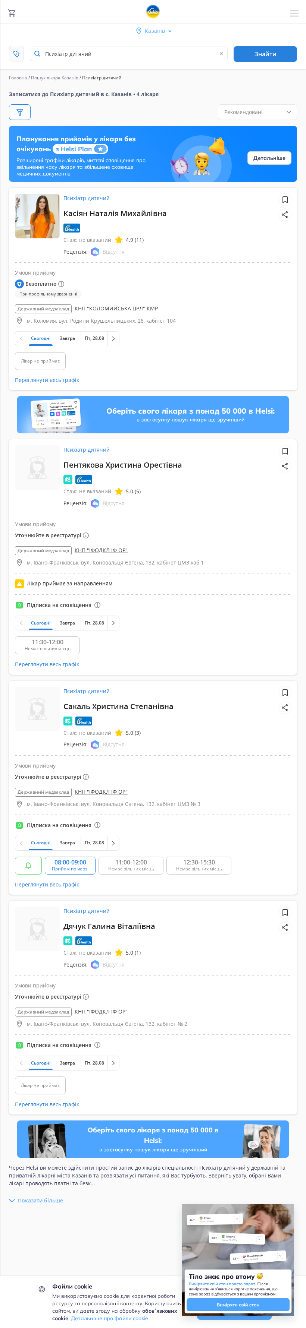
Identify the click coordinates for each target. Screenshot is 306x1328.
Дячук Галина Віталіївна (109, 926)
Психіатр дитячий (86, 198)
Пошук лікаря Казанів (54, 78)
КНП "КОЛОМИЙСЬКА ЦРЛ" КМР (116, 308)
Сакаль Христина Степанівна (118, 706)
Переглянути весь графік (47, 379)
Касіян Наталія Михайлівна (115, 213)
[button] (285, 215)
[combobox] (129, 54)
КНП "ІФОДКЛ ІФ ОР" (101, 550)
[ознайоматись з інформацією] (97, 605)
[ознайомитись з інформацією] (28, 866)
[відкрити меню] (294, 13)
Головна (18, 78)
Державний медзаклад (43, 309)
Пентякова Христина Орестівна (122, 465)
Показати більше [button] (40, 1200)
